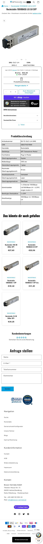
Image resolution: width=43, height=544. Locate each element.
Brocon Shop (11, 530)
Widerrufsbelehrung (11, 463)
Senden (7, 389)
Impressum (8, 467)
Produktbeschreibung (21, 82)
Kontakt (6, 454)
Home (6, 6)
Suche (6, 417)
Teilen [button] (23, 125)
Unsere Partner (9, 431)
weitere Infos (37, 13)
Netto (24, 2)
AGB (5, 458)
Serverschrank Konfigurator (13, 426)
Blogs (6, 435)
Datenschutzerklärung (11, 472)
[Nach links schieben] (17, 59)
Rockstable (8, 422)
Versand (14, 70)
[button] (4, 2)
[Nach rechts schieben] (26, 59)
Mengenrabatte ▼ (21, 86)
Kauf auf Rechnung (10, 440)
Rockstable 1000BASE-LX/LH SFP (23, 6)
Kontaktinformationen (24, 533)
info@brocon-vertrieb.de (17, 500)
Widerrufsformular (21, 540)
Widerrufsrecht (21, 530)
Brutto (28, 2)
